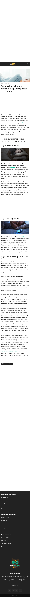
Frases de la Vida (5, 500)
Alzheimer (12, 167)
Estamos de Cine (5, 517)
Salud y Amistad (5, 503)
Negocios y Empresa (6, 529)
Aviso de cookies (5, 537)
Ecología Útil (4, 520)
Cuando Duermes (5, 505)
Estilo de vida (6, 83)
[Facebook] (9, 590)
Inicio (2, 83)
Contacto (3, 540)
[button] (2, 64)
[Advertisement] (15, 15)
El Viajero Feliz (4, 497)
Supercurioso (24, 122)
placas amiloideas (21, 236)
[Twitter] (16, 590)
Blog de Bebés (4, 523)
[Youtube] (20, 590)
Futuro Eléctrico (5, 526)
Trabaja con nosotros (6, 543)
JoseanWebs (4, 546)
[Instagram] (13, 590)
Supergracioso (4, 508)
